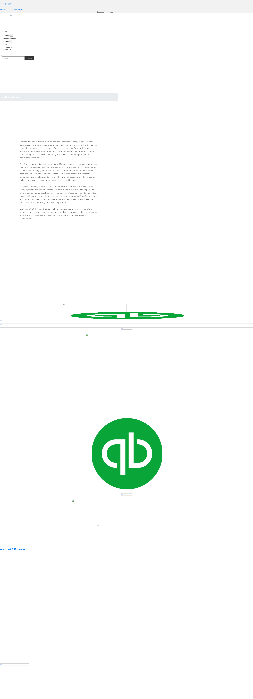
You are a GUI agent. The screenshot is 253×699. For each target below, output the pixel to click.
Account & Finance (12, 549)
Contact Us (6, 50)
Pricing (5, 42)
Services (5, 35)
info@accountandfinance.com (11, 9)
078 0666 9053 (6, 4)
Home (2, 97)
